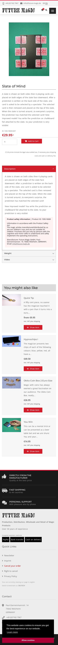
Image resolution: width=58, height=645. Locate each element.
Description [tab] (10, 169)
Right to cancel (11, 571)
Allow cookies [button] (28, 640)
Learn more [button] (12, 632)
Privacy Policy (10, 576)
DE (44, 3)
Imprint (7, 560)
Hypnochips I (31, 339)
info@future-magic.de (21, 244)
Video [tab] (7, 259)
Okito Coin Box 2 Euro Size (38, 380)
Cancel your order (12, 565)
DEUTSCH (21, 586)
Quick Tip (29, 298)
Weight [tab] (7, 253)
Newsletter (9, 555)
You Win (28, 422)
